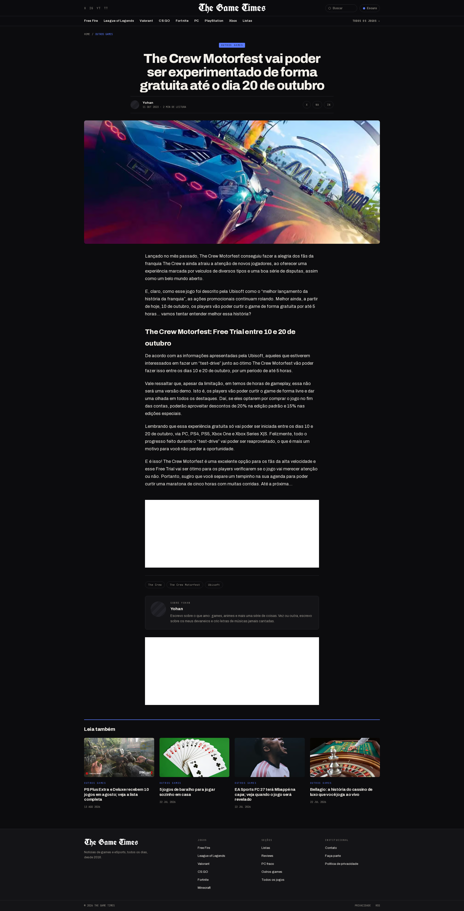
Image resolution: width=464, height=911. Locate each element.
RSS (378, 905)
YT (99, 8)
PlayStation (214, 20)
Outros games (271, 872)
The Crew (155, 584)
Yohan (148, 102)
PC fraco (267, 864)
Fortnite (182, 20)
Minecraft (204, 887)
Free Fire (91, 20)
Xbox (233, 20)
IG (91, 8)
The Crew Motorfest (185, 584)
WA (317, 104)
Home (87, 34)
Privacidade (363, 905)
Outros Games (104, 34)
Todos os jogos (272, 879)
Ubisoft (214, 584)
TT (106, 8)
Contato (331, 848)
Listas (247, 20)
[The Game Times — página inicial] (232, 8)
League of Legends (119, 20)
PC (196, 20)
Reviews (267, 856)
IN (328, 104)
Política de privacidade (341, 864)
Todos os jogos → (366, 20)
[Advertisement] (232, 534)
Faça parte (333, 856)
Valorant (146, 20)
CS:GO (164, 20)
